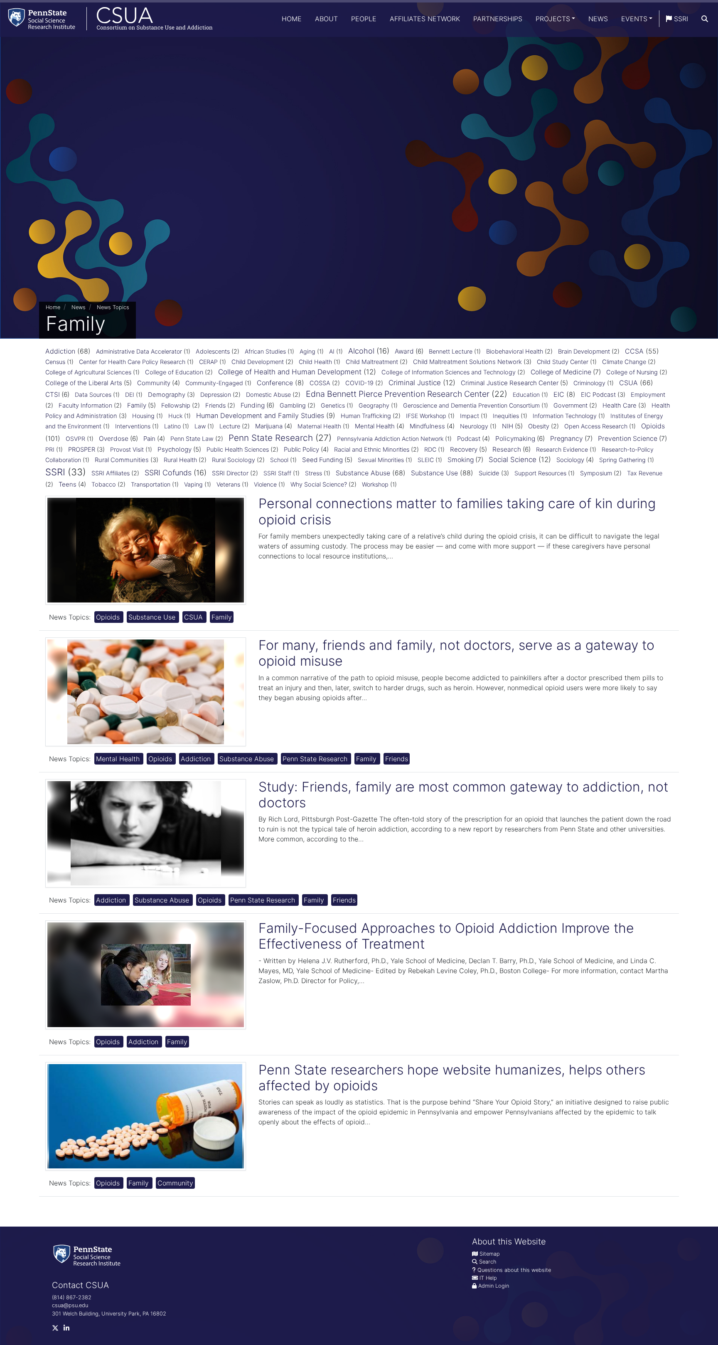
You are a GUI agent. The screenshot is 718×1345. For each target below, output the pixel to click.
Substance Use (434, 473)
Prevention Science (627, 439)
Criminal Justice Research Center (509, 383)
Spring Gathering (622, 459)
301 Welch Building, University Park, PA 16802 (109, 1314)
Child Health (315, 361)
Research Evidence (562, 449)
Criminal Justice (415, 383)
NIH (507, 426)
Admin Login (493, 1286)
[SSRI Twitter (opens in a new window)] (58, 1330)
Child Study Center (562, 361)
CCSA (634, 351)
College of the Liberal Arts (83, 383)
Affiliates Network (425, 19)
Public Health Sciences (238, 449)
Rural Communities (122, 460)
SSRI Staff (277, 473)
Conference (275, 383)
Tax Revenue (644, 473)
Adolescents (213, 351)
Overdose (113, 439)
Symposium (596, 473)
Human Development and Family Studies (260, 415)
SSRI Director (230, 473)
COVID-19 (359, 383)
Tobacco (103, 484)
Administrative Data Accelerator (139, 351)
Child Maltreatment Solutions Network (467, 362)
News (598, 19)
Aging (307, 351)
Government (570, 405)
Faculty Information (85, 405)
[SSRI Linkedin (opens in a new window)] (69, 1330)
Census (55, 361)
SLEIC (426, 459)
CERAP (208, 361)
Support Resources (540, 473)
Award (404, 351)
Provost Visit (127, 449)
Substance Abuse (363, 473)
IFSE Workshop (426, 415)
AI (331, 351)
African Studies (265, 351)
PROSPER (81, 449)
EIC (558, 394)
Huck (175, 415)
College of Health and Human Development (289, 372)
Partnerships (497, 19)
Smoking (461, 460)
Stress (313, 473)
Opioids (653, 426)
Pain (149, 439)
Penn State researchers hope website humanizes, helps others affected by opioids (451, 1078)
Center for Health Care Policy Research (132, 361)
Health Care (619, 405)
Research (506, 449)
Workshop (375, 484)
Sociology (570, 460)
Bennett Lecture (450, 351)
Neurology (474, 426)
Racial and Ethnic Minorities (371, 449)
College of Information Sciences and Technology (448, 372)
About (326, 19)
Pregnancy (566, 439)
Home (292, 19)
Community (153, 383)
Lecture (229, 426)
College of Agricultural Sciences (88, 372)
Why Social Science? (318, 484)
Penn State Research (271, 438)
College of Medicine (561, 372)
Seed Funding (322, 460)
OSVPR (75, 438)
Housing (143, 415)
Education (526, 394)
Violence (265, 484)
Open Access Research (595, 426)
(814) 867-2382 (71, 1297)
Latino (172, 426)
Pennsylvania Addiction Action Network (390, 438)
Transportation (150, 484)
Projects (553, 19)
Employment (648, 394)
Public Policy (301, 449)
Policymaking (515, 439)
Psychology (174, 449)
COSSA (320, 383)
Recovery (463, 449)
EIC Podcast (598, 394)
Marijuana (269, 426)
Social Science (512, 459)
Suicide (489, 473)
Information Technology (565, 415)
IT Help (488, 1278)
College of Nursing (632, 372)
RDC (430, 449)
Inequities (506, 415)
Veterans (228, 484)
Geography (374, 405)
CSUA (628, 383)
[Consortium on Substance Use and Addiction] (106, 18)
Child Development (257, 362)
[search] (705, 18)
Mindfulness (427, 426)
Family (136, 405)
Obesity (538, 426)
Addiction (60, 351)
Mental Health (375, 426)
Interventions (132, 426)
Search (487, 1262)
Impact (469, 415)
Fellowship (175, 405)
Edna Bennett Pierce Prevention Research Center (397, 394)
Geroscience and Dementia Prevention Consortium (471, 405)
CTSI (52, 394)
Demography (166, 394)
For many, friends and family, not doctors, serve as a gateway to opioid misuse (456, 653)
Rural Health (180, 460)
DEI (129, 394)
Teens (67, 484)
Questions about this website (514, 1270)
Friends (215, 405)
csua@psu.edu (70, 1305)
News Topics (113, 307)
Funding (253, 405)
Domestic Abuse (268, 394)
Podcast (468, 439)
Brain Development (584, 351)
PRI (49, 449)
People (363, 19)
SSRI (680, 19)
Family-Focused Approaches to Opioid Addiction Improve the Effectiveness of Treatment (446, 936)
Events (634, 19)
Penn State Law (192, 439)
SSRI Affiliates (110, 473)
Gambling (293, 405)
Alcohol (361, 351)
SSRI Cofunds (168, 472)
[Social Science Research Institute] (88, 1255)
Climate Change (624, 362)
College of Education (174, 372)
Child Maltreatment (372, 362)
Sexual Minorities (381, 459)
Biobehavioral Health (514, 351)
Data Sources (93, 394)
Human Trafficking (366, 416)
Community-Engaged (214, 382)
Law (200, 426)
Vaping (193, 484)
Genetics (333, 405)
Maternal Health (319, 426)
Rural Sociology (233, 460)
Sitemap (489, 1254)
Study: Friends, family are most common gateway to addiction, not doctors (463, 795)
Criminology (589, 382)
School (279, 459)
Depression (215, 394)
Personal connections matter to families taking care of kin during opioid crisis (457, 511)
